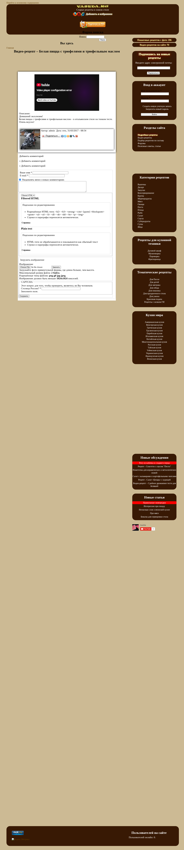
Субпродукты (144, 221)
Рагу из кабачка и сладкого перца (154, 463)
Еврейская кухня (154, 333)
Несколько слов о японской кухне (154, 510)
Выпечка (142, 184)
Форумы (141, 143)
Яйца (140, 227)
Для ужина (154, 296)
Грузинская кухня (154, 330)
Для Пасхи (154, 279)
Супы (140, 224)
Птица (141, 210)
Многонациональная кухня (154, 342)
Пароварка (154, 256)
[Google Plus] (76, 136)
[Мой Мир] (71, 136)
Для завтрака (154, 285)
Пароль (145, 98)
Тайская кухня (154, 347)
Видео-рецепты (145, 138)
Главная (10, 48)
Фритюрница (154, 259)
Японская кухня (154, 359)
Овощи (141, 204)
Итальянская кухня (154, 336)
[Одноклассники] (68, 136)
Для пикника (154, 290)
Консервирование (146, 193)
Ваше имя (26, 172)
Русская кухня (154, 345)
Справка (26, 223)
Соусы (141, 218)
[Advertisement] (67, 65)
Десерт (141, 187)
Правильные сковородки (154, 503)
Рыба (140, 213)
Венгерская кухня (154, 325)
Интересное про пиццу (154, 506)
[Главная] (93, 7)
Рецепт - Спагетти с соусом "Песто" (154, 466)
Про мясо (154, 513)
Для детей (154, 282)
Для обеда (154, 288)
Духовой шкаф (154, 251)
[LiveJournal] (73, 136)
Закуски (141, 190)
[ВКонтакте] (62, 136)
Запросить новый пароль (157, 109)
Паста (140, 207)
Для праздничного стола (154, 293)
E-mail (24, 175)
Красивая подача (154, 299)
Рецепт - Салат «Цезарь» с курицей (154, 480)
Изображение (26, 264)
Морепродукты (145, 198)
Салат (140, 215)
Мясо (140, 201)
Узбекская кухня (154, 350)
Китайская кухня (154, 339)
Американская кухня (154, 322)
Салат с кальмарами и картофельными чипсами (154, 476)
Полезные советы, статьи (149, 146)
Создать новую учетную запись (157, 106)
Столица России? (31, 288)
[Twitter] (65, 136)
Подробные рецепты (148, 135)
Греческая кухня (154, 328)
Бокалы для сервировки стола (154, 517)
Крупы (141, 196)
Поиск (82, 36)
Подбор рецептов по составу (151, 140)
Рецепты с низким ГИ (154, 302)
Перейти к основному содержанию (22, 3)
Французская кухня (154, 356)
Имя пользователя (151, 90)
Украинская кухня (154, 353)
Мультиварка (154, 253)
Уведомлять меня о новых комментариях (43, 179)
